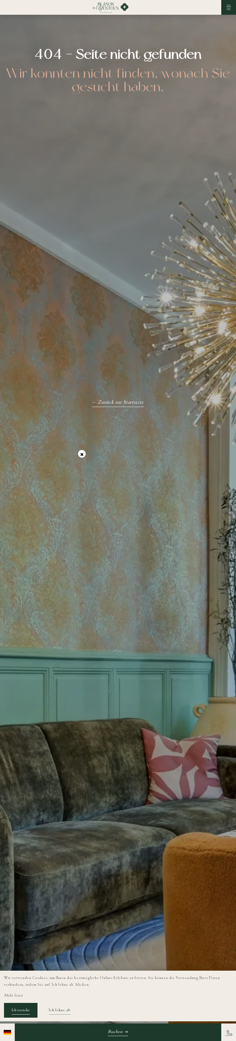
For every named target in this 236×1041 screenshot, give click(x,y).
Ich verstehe (21, 1010)
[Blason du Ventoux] (110, 7)
